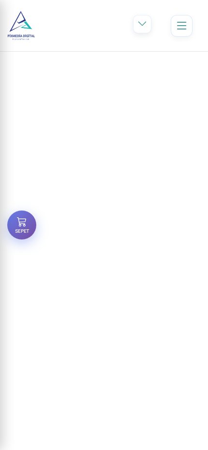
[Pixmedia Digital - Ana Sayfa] (21, 26)
